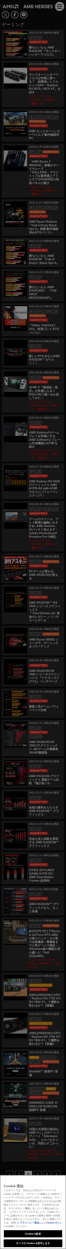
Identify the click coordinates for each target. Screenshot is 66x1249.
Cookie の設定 (33, 1233)
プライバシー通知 (29, 1222)
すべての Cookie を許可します (33, 1243)
